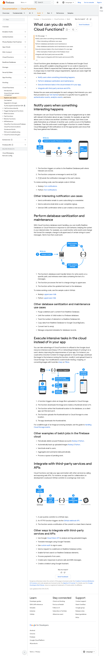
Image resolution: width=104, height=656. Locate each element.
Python (81, 441)
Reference (60, 13)
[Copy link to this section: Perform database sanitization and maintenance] (55, 220)
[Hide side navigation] (24, 652)
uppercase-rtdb (50, 294)
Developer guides (35, 601)
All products (33, 643)
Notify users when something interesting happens (56, 77)
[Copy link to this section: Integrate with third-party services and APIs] (42, 468)
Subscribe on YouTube (60, 611)
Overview (5, 13)
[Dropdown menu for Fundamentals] (24, 13)
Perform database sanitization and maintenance (56, 81)
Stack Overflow (81, 604)
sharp (60, 362)
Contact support (81, 601)
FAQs (77, 617)
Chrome (32, 634)
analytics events (57, 97)
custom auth (45, 545)
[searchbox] (13, 19)
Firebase (36, 19)
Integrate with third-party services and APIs (54, 88)
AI (30, 13)
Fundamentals (17, 13)
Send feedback (84, 24)
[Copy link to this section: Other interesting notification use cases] (85, 196)
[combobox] (44, 2)
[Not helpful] (90, 19)
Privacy (38, 652)
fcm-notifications (50, 186)
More (23, 2)
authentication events (42, 97)
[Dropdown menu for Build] (43, 13)
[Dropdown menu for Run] (52, 13)
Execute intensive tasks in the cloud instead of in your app (59, 85)
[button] (12, 31)
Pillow (67, 362)
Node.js (74, 441)
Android (32, 630)
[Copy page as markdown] (73, 29)
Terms (32, 652)
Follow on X (56, 608)
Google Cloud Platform (37, 640)
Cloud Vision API (53, 538)
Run (48, 13)
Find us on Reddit (58, 604)
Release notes (80, 611)
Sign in (99, 2)
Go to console (89, 2)
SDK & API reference (36, 604)
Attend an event (58, 614)
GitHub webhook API (71, 521)
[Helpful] (87, 19)
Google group (80, 608)
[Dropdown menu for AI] (33, 13)
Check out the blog (59, 601)
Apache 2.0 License (69, 583)
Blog (79, 2)
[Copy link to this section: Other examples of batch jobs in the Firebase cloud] (43, 437)
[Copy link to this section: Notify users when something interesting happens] (65, 109)
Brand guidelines (81, 614)
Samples (70, 13)
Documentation (9, 9)
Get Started (53, 95)
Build (39, 13)
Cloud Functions (28, 9)
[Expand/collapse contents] (46, 36)
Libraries (32, 611)
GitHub (32, 614)
